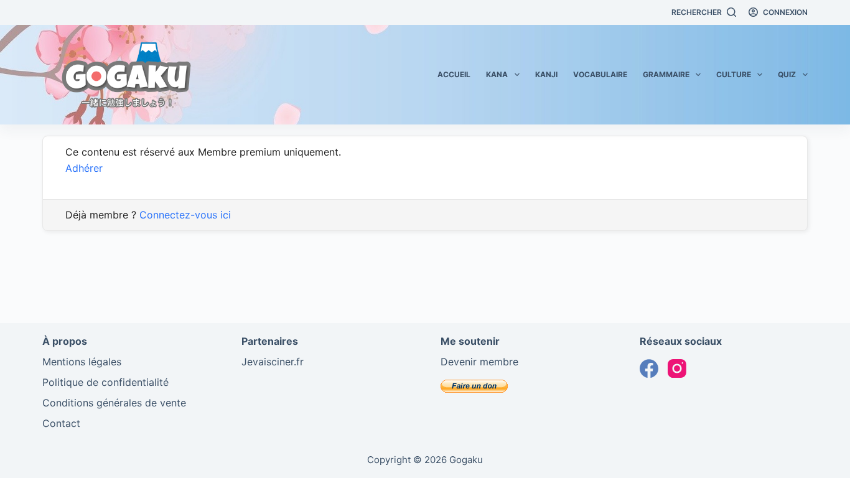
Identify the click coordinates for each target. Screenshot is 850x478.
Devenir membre (479, 361)
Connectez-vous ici (185, 215)
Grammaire (666, 74)
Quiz (787, 74)
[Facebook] (649, 368)
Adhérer (84, 168)
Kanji (546, 74)
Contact (61, 423)
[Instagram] (677, 368)
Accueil (453, 74)
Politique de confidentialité (105, 382)
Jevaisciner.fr (272, 361)
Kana (497, 74)
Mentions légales (81, 361)
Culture (733, 74)
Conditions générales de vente (114, 402)
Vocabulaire (600, 74)
